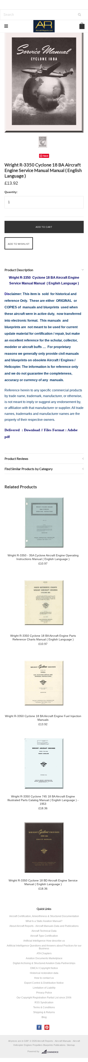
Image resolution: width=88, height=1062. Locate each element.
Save (45, 155)
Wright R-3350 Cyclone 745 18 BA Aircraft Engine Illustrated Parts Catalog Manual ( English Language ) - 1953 (43, 800)
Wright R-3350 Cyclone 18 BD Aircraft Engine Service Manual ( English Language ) (43, 882)
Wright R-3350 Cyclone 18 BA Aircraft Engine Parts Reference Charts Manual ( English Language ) (43, 637)
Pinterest (47, 1027)
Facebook (39, 1027)
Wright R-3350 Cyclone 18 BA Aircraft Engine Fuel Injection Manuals (43, 717)
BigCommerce (51, 1051)
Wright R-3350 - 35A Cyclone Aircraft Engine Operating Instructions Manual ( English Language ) (43, 557)
